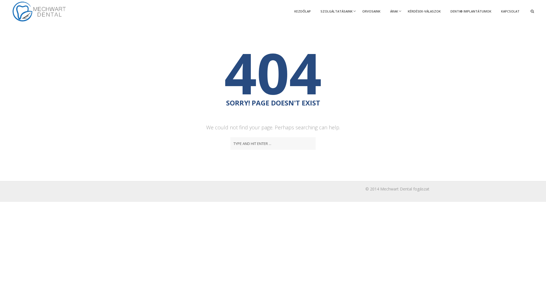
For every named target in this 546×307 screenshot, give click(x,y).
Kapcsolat (510, 11)
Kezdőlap (302, 11)
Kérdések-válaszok (424, 11)
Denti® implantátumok (470, 11)
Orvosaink (371, 11)
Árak (394, 11)
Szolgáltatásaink (336, 11)
